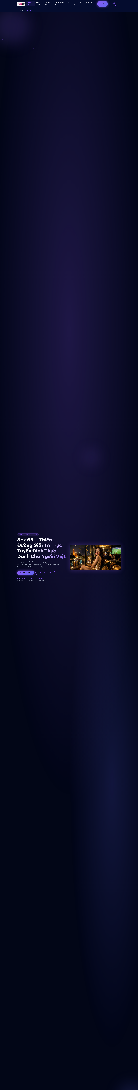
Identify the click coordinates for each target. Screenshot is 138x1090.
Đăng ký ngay (64, 1086)
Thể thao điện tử (59, 4)
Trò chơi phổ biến (88, 4)
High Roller (38, 4)
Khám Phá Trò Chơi (46, 573)
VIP (81, 2)
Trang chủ (29, 4)
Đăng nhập (114, 4)
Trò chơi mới (47, 4)
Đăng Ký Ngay (26, 572)
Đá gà (69, 4)
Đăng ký (102, 4)
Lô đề (75, 4)
